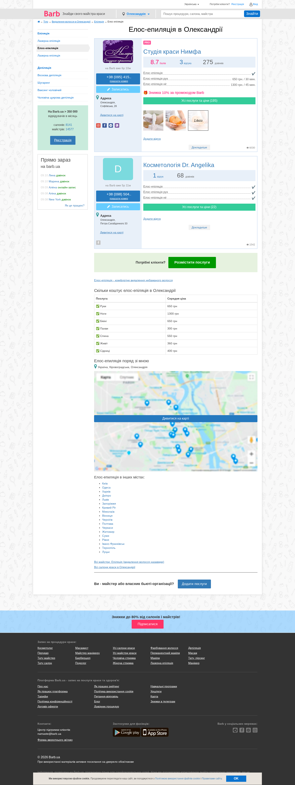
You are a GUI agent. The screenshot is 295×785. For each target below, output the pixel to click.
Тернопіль (108, 547)
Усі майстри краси (124, 653)
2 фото (198, 120)
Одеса (106, 487)
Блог (97, 701)
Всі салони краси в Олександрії (114, 567)
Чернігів (107, 519)
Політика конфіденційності (55, 701)
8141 (69, 124)
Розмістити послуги (192, 262)
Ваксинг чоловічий (49, 90)
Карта (154, 696)
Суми (105, 535)
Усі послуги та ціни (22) (199, 207)
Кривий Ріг (109, 507)
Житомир (108, 531)
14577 (70, 129)
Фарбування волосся (164, 648)
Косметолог (45, 648)
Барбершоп (83, 658)
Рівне (105, 539)
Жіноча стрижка (123, 663)
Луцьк (106, 551)
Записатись (119, 89)
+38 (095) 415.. (119, 79)
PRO (147, 42)
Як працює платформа (53, 691)
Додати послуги (194, 584)
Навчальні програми (164, 686)
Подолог (80, 663)
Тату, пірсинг (196, 658)
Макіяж (155, 658)
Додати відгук (152, 138)
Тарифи (43, 696)
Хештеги (156, 691)
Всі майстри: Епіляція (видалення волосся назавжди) (129, 561)
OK (236, 778)
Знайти (252, 14)
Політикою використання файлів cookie (177, 778)
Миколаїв (108, 511)
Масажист (81, 648)
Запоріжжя (109, 503)
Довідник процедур (106, 706)
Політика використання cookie (113, 691)
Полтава (107, 523)
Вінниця (107, 515)
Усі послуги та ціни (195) (199, 100)
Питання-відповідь (106, 696)
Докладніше (199, 147)
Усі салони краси (124, 648)
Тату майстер (46, 658)
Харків (106, 491)
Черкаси (107, 527)
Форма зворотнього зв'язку (55, 739)
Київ (105, 483)
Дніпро (106, 495)
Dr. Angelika (178, 165)
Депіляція (44, 67)
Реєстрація (237, 4)
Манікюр (193, 663)
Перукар (43, 653)
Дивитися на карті (111, 115)
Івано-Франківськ (113, 543)
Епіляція (43, 33)
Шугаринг (44, 82)
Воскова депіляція (49, 75)
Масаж (192, 653)
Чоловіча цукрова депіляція (56, 97)
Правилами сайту (212, 778)
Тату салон (45, 663)
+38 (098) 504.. (119, 196)
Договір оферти (48, 706)
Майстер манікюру (87, 653)
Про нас (43, 686)
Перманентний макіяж (165, 653)
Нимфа (172, 51)
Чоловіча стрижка (124, 658)
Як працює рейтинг (106, 686)
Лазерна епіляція (49, 40)
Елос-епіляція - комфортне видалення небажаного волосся (133, 280)
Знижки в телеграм (163, 701)
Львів (105, 499)
